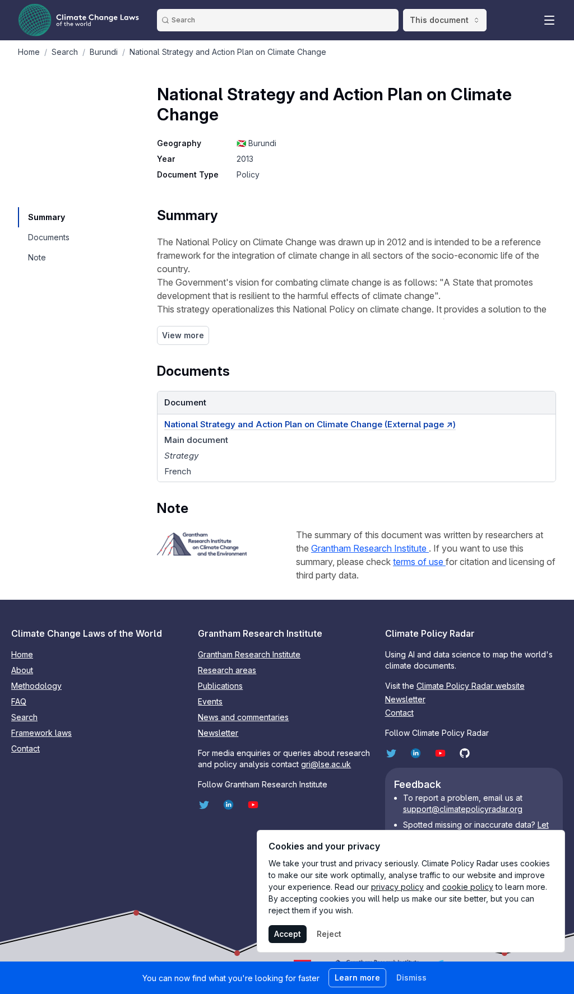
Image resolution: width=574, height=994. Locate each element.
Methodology (36, 685)
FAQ (18, 701)
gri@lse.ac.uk (326, 764)
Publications (220, 685)
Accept (287, 934)
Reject (329, 934)
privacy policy (397, 887)
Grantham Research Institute (370, 548)
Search (24, 717)
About (22, 670)
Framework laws (41, 733)
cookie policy (467, 887)
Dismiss (411, 977)
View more (183, 335)
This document (439, 20)
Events (210, 701)
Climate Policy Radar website (470, 685)
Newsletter (218, 733)
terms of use (419, 561)
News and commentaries (243, 717)
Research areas (227, 670)
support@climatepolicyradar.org (462, 809)
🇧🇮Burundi (256, 143)
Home (22, 654)
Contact (25, 748)
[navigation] (48, 217)
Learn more (357, 977)
